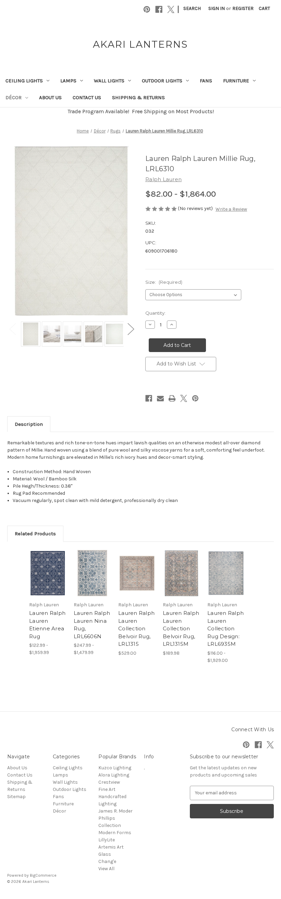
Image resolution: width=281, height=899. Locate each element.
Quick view (47, 565)
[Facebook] (158, 9)
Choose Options (48, 581)
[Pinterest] (146, 9)
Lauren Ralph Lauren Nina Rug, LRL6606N (92, 625)
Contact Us (87, 97)
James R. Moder (115, 811)
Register (243, 8)
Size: (163, 282)
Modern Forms (114, 833)
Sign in (216, 8)
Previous (12, 328)
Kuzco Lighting (114, 768)
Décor (13, 97)
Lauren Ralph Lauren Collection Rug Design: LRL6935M (225, 628)
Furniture (236, 81)
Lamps (68, 81)
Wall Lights (109, 81)
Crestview (109, 782)
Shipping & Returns (138, 97)
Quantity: (155, 313)
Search (192, 8)
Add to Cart (137, 581)
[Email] (160, 398)
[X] (170, 9)
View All (106, 869)
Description (29, 424)
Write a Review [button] (231, 209)
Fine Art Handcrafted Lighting (112, 796)
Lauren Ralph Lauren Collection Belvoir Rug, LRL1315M (181, 628)
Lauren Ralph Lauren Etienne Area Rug (47, 625)
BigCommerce (43, 875)
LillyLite (106, 840)
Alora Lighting (113, 775)
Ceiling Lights (24, 81)
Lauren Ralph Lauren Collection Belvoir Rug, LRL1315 (136, 628)
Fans (206, 81)
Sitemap (16, 796)
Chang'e (107, 861)
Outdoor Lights (162, 81)
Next (130, 328)
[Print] (172, 398)
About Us (50, 97)
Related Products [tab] (35, 533)
